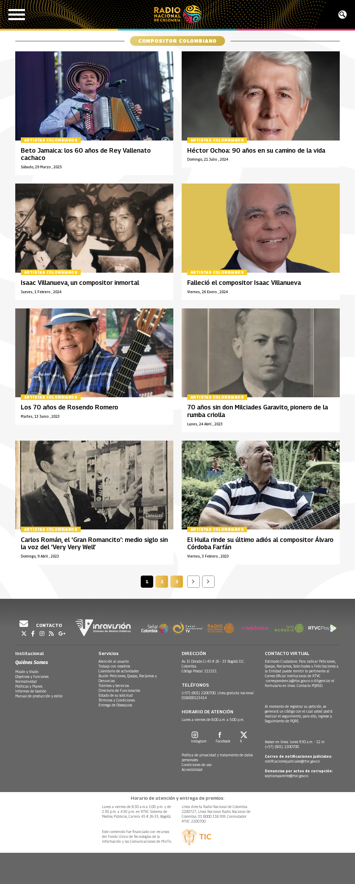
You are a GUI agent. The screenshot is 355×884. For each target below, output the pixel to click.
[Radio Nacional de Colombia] (177, 14)
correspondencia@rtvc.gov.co (288, 681)
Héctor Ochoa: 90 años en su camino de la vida (256, 150)
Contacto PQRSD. (310, 685)
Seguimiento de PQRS (281, 721)
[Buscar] (342, 14)
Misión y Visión (26, 672)
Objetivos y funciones (32, 676)
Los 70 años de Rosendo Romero (69, 407)
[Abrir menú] (16, 14)
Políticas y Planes (28, 686)
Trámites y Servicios (113, 685)
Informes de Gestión (30, 691)
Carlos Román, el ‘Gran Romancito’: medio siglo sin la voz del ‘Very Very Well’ (94, 543)
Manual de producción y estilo (38, 696)
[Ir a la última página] (208, 582)
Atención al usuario (113, 661)
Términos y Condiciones (116, 700)
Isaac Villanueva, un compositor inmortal (80, 282)
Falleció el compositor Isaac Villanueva (244, 282)
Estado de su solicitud (115, 695)
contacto (48, 625)
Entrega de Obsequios (115, 705)
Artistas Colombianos (50, 140)
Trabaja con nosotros (114, 666)
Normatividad (26, 681)
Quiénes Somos (31, 662)
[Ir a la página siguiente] (193, 582)
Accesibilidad (192, 769)
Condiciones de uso (196, 765)
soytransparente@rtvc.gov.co (286, 776)
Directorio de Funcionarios (119, 690)
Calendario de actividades (118, 671)
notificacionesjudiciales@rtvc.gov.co (292, 761)
